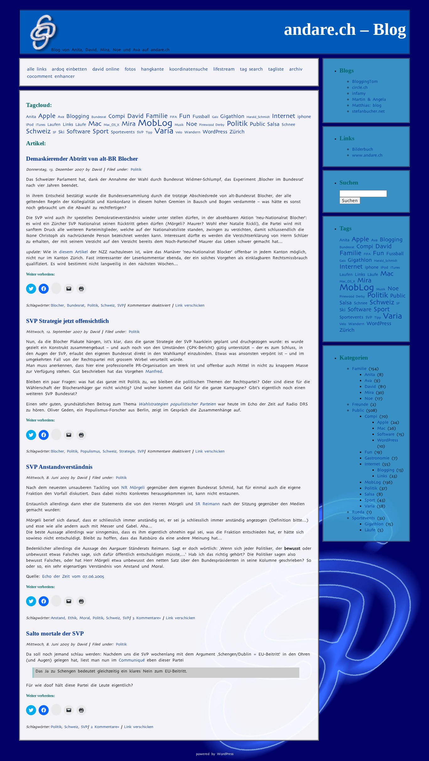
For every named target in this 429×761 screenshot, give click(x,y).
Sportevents (123, 132)
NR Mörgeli (133, 487)
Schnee (288, 124)
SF (54, 132)
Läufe (80, 124)
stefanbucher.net (368, 111)
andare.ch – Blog (345, 29)
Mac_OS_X (111, 124)
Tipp (149, 132)
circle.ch (360, 87)
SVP (140, 132)
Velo (179, 132)
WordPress (215, 132)
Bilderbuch (362, 149)
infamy (359, 93)
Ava (61, 117)
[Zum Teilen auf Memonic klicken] (56, 288)
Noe (191, 124)
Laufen (54, 124)
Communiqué (133, 660)
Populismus (90, 451)
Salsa (273, 124)
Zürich (237, 132)
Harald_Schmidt (258, 117)
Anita (31, 116)
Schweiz (38, 131)
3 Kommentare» (147, 618)
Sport (101, 131)
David (135, 116)
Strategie (127, 451)
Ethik (72, 618)
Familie (157, 116)
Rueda (358, 512)
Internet (283, 116)
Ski (61, 131)
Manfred (153, 371)
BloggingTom (365, 81)
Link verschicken (189, 305)
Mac (94, 123)
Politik (237, 123)
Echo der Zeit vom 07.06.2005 (73, 576)
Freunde (360, 404)
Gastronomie (377, 458)
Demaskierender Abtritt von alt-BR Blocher (82, 158)
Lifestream (224, 69)
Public (257, 124)
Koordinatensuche (188, 69)
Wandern (192, 132)
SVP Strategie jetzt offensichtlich (67, 321)
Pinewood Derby (212, 124)
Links (68, 124)
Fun (184, 116)
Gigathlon (232, 116)
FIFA (173, 117)
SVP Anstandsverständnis (59, 467)
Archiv (295, 69)
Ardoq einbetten (69, 69)
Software (78, 131)
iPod (30, 124)
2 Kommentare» (105, 727)
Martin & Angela (369, 99)
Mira (129, 123)
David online (105, 69)
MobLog (155, 123)
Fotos (130, 69)
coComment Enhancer (51, 76)
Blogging (77, 116)
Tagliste (276, 69)
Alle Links (36, 69)
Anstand (58, 618)
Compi (116, 116)
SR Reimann (207, 503)
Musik (179, 124)
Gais (215, 117)
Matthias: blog (366, 105)
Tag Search (251, 69)
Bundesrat (98, 117)
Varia (164, 130)
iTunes (40, 124)
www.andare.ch (367, 155)
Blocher (57, 305)
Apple (47, 116)
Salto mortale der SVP (55, 633)
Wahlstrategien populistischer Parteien (177, 404)
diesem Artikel (73, 251)
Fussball (201, 116)
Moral (84, 618)
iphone (304, 116)
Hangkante (152, 69)
